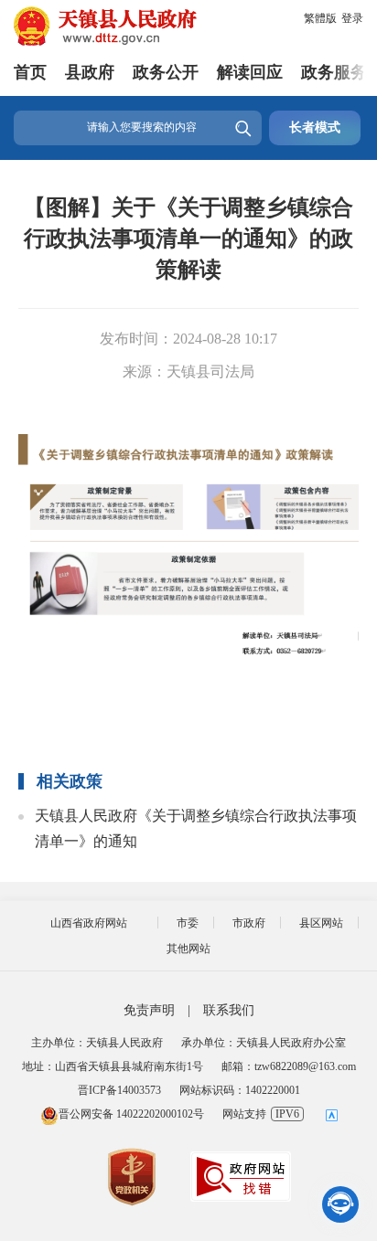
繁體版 (320, 18)
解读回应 (250, 72)
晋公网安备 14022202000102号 (131, 1114)
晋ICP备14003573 (119, 1090)
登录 (352, 18)
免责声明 (149, 1010)
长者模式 (314, 127)
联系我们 (228, 1010)
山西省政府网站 (88, 923)
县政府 (89, 72)
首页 (30, 72)
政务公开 (166, 72)
